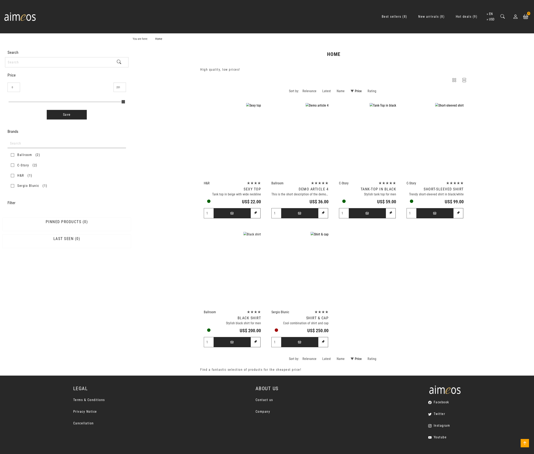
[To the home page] (20, 16)
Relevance (309, 91)
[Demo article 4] (300, 141)
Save (67, 115)
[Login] (515, 16)
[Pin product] (256, 213)
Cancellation (83, 423)
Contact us (264, 400)
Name (341, 91)
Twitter (439, 414)
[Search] (503, 17)
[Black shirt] (232, 270)
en (491, 14)
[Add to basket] (232, 213)
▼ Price (356, 91)
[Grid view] (454, 80)
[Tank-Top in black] (367, 141)
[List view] (464, 80)
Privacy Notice (85, 412)
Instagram (442, 426)
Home (158, 39)
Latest (326, 91)
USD (491, 19)
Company (263, 412)
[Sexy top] (232, 141)
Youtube (440, 437)
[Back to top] (525, 443)
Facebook (441, 402)
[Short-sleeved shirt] (435, 141)
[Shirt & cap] (300, 270)
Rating (372, 91)
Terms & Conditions (89, 400)
